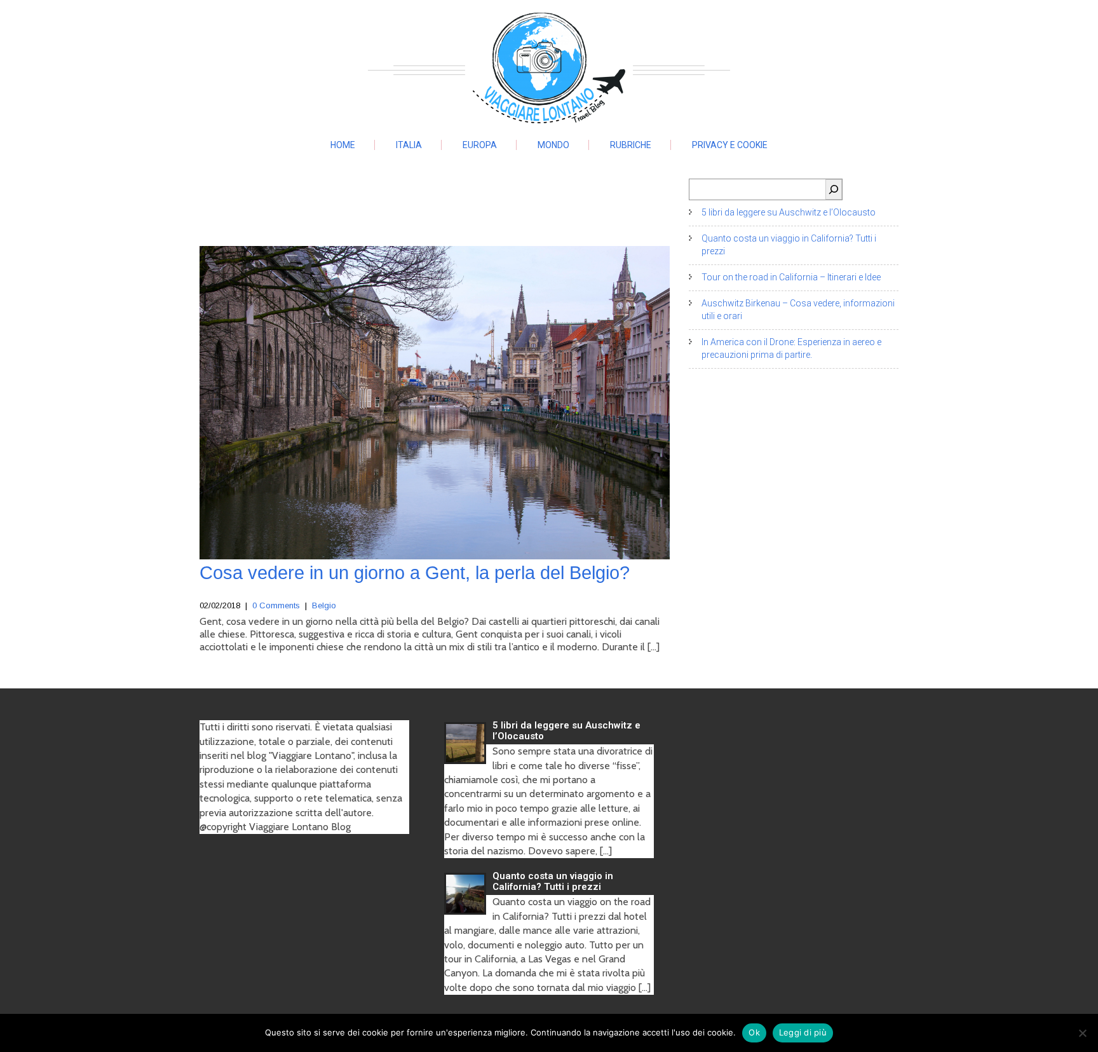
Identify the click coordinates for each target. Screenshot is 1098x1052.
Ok (754, 1032)
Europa (480, 145)
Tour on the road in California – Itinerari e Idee (791, 277)
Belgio (324, 605)
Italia (409, 145)
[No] (1082, 1033)
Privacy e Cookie (730, 145)
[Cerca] (833, 189)
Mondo (553, 145)
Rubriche (630, 145)
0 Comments (276, 605)
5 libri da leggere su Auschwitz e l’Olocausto (789, 212)
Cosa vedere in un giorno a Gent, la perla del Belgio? (415, 573)
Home (342, 145)
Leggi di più (803, 1032)
